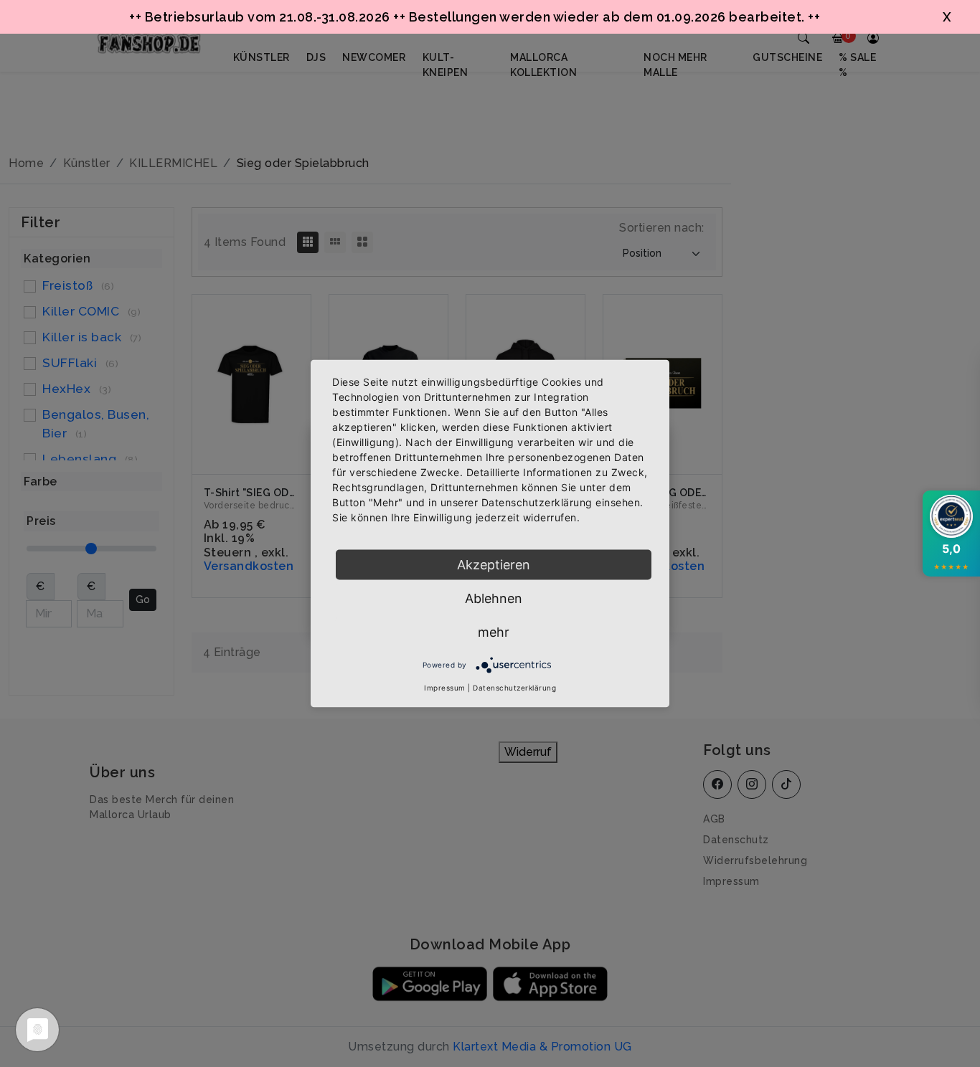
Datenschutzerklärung (514, 687)
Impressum (445, 687)
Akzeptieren (493, 564)
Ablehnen (493, 598)
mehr (493, 632)
